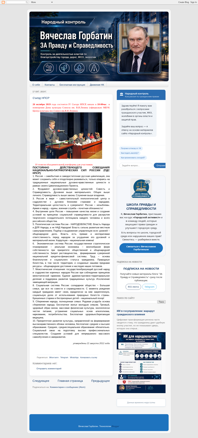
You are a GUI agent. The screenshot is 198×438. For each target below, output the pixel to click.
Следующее (40, 380)
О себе (36, 84)
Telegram (64, 357)
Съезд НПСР (41, 98)
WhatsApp (74, 357)
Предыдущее (100, 380)
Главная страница (70, 380)
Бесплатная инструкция (72, 84)
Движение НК (97, 84)
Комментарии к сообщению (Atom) (67, 387)
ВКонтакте (54, 357)
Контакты (50, 84)
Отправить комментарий (49, 368)
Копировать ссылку (88, 357)
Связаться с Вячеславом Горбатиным (141, 248)
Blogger (115, 426)
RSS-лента (133, 286)
